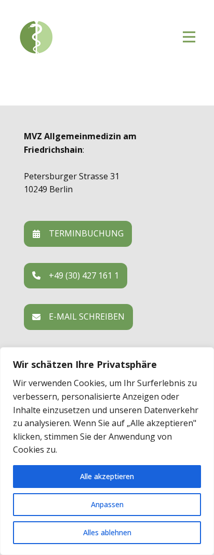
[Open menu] (189, 37)
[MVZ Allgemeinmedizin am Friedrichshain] (81, 37)
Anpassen (107, 504)
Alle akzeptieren (107, 476)
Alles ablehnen (107, 532)
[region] (107, 451)
